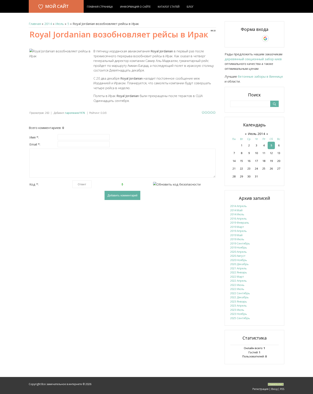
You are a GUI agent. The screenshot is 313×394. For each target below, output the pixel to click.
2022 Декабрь (239, 297)
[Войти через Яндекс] (258, 38)
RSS (282, 389)
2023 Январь (238, 301)
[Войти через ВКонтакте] (243, 38)
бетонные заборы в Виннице (260, 76)
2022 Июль (237, 289)
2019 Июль (237, 239)
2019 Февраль (239, 222)
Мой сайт (57, 6)
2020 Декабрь (239, 264)
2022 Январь (238, 272)
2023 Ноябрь (238, 314)
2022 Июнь (237, 285)
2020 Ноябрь (238, 260)
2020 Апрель (238, 252)
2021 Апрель (238, 268)
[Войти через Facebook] (250, 38)
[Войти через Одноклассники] (273, 38)
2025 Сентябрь (240, 318)
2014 (48, 23)
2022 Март (237, 276)
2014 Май (236, 210)
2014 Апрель (238, 206)
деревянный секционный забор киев (253, 59)
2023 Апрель (238, 305)
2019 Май (236, 235)
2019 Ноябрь (238, 247)
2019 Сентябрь (240, 243)
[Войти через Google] (265, 38)
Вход (274, 389)
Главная (35, 23)
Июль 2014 (256, 133)
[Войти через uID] (236, 38)
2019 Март (237, 227)
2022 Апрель (238, 281)
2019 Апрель (238, 231)
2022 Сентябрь (240, 293)
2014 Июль (237, 214)
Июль (59, 23)
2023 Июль (237, 310)
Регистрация (260, 389)
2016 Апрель (238, 218)
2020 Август (238, 256)
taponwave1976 (75, 113)
